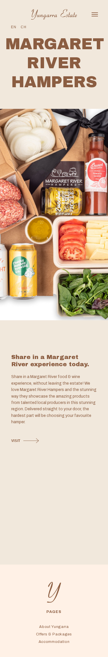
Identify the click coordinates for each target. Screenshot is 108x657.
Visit (15, 441)
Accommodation (54, 642)
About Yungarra (54, 627)
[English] (13, 27)
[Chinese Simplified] (23, 27)
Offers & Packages (54, 634)
